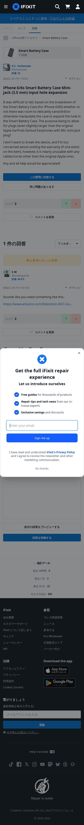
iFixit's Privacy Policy (61, 452)
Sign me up (42, 438)
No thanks (42, 468)
